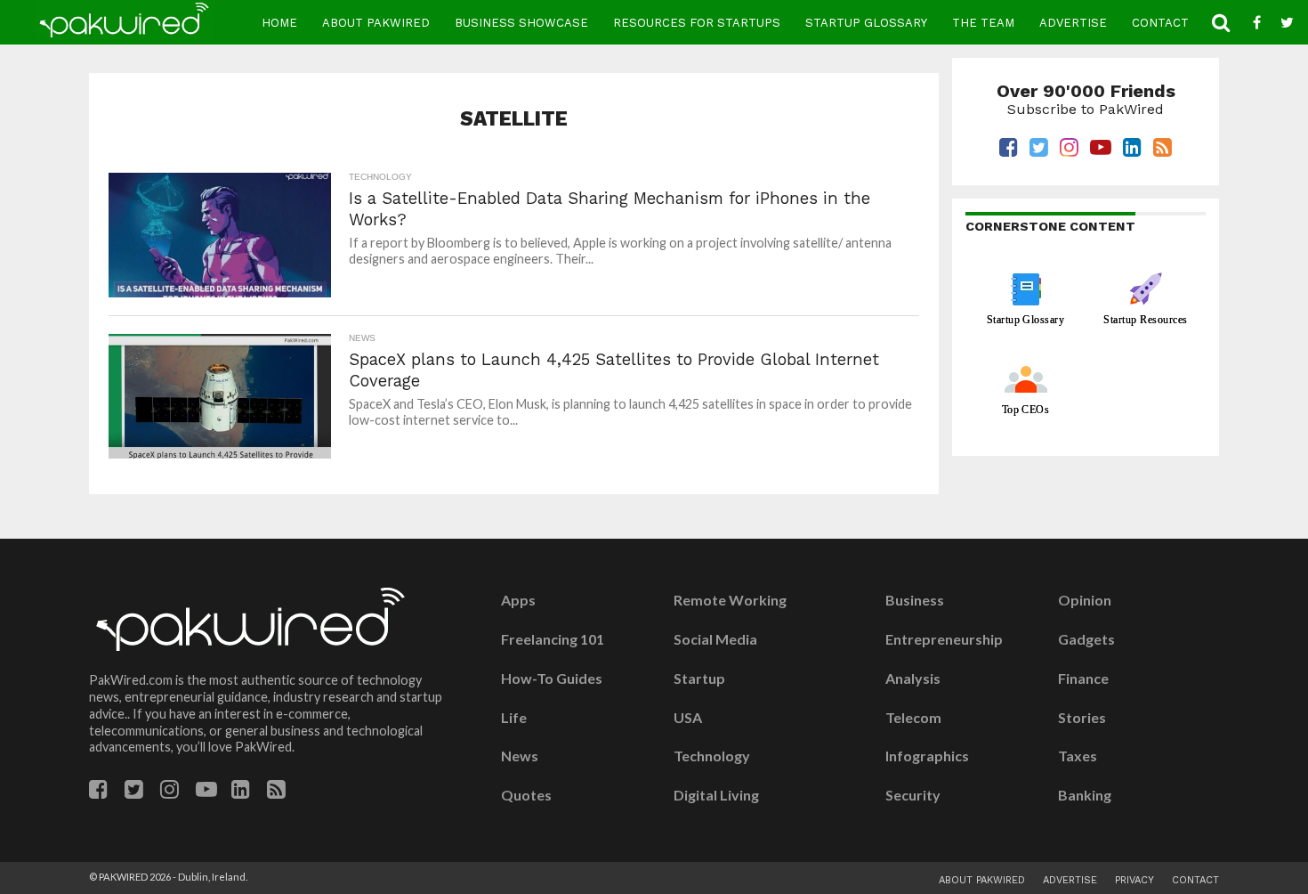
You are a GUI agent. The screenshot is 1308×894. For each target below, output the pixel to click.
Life (514, 718)
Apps (518, 600)
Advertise (1073, 22)
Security (913, 795)
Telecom (913, 718)
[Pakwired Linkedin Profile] (240, 792)
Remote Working (730, 600)
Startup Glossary (866, 22)
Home (279, 22)
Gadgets (1086, 639)
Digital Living (716, 795)
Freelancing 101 (552, 639)
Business (914, 600)
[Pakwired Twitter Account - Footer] (134, 792)
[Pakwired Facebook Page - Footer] (98, 792)
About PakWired (376, 22)
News (519, 756)
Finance (1083, 678)
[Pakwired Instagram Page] (169, 792)
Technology (712, 756)
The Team (983, 22)
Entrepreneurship (944, 639)
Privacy (1134, 880)
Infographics (927, 756)
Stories (1082, 718)
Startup (699, 678)
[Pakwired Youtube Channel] (206, 792)
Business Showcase (521, 22)
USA (688, 718)
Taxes (1077, 756)
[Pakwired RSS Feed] (276, 792)
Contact (1160, 22)
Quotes (526, 795)
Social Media (715, 639)
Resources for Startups (696, 22)
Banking (1084, 795)
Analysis (913, 678)
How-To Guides (551, 678)
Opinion (1084, 600)
